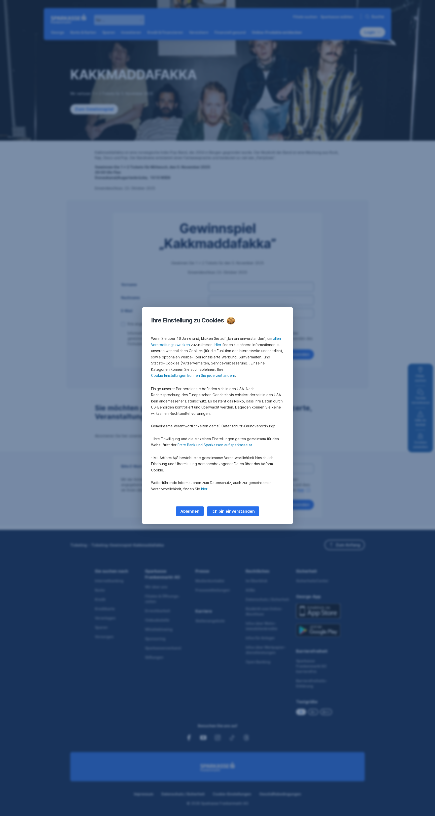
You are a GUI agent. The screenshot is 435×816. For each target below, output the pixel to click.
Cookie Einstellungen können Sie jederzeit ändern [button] (193, 375)
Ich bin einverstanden (233, 511)
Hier (217, 345)
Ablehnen (189, 511)
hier (204, 489)
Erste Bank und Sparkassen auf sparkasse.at (214, 445)
